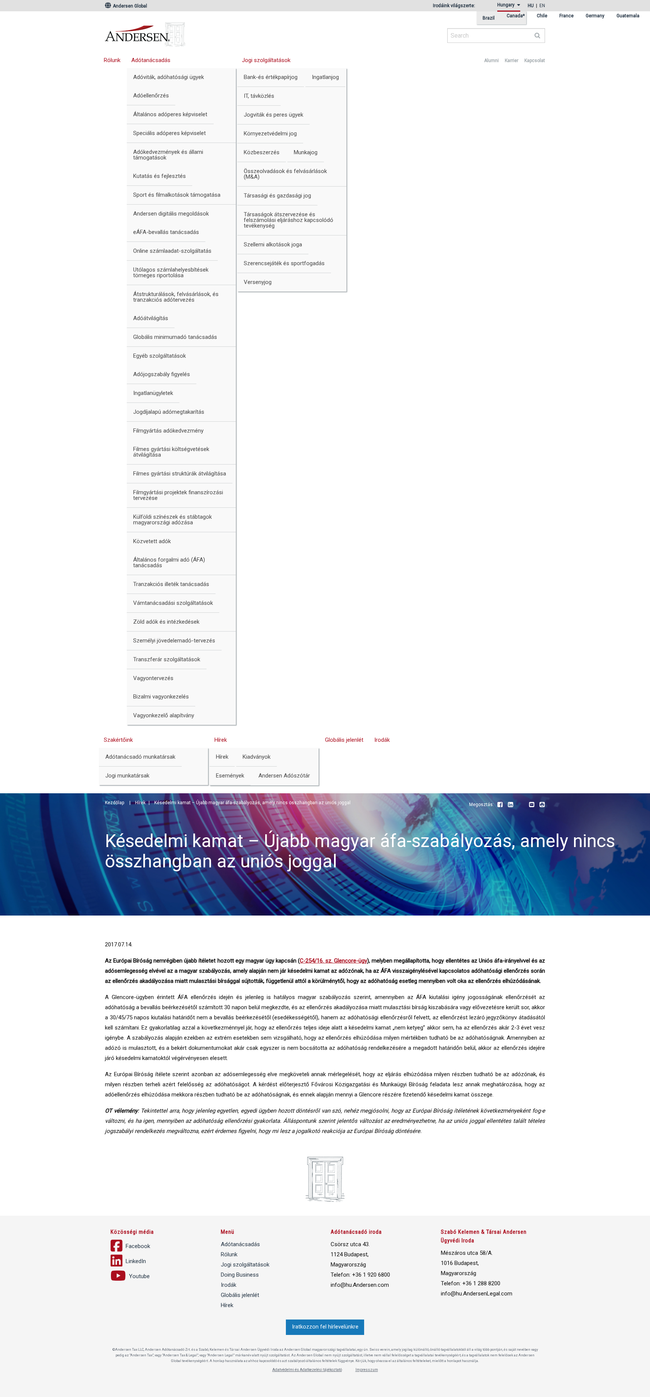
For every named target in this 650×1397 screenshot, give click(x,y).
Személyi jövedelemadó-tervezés (174, 640)
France (566, 16)
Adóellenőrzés (151, 95)
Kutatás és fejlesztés (159, 176)
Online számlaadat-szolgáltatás (172, 251)
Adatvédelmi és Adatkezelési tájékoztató (307, 1370)
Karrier (511, 60)
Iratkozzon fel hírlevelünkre (325, 1327)
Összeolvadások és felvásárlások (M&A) (285, 174)
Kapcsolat (534, 60)
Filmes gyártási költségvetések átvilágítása (171, 452)
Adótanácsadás (150, 60)
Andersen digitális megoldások (171, 213)
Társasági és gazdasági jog (277, 195)
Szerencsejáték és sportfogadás (284, 263)
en (542, 5)
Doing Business (240, 1274)
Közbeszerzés (261, 152)
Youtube (521, 805)
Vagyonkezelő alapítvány (163, 715)
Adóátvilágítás (150, 318)
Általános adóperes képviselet (170, 114)
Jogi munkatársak (127, 775)
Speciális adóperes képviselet (169, 133)
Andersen (218, 32)
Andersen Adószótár (284, 775)
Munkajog (305, 152)
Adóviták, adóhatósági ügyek (168, 77)
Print (542, 805)
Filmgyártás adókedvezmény (168, 430)
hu (531, 5)
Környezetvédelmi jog (270, 133)
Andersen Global (129, 6)
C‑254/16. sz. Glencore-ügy (333, 960)
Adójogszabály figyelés (161, 374)
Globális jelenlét (344, 739)
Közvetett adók (152, 541)
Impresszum (366, 1370)
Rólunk (112, 60)
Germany (595, 16)
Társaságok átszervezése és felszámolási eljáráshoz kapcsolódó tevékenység (288, 220)
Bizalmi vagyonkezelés (161, 696)
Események (230, 775)
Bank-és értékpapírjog (271, 77)
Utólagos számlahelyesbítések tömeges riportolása (170, 272)
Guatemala (628, 16)
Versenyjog (258, 282)
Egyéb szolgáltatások (159, 355)
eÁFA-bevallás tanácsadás (166, 232)
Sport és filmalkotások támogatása (176, 194)
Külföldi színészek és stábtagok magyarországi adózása (172, 519)
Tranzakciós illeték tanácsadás (171, 584)
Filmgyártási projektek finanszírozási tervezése (178, 495)
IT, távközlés (259, 96)
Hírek (220, 739)
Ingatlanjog (325, 77)
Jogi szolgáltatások (266, 60)
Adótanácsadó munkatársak (140, 756)
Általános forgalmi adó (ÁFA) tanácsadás (169, 562)
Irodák (382, 739)
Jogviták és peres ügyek (273, 114)
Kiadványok (256, 756)
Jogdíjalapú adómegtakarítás (168, 411)
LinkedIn (510, 805)
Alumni (491, 60)
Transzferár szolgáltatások (166, 659)
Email (532, 805)
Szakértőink (118, 739)
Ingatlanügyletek (153, 393)
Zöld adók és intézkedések (166, 621)
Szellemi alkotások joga (273, 244)
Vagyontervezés (153, 678)
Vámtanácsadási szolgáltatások (173, 603)
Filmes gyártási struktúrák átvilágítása (179, 473)
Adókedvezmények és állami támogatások (168, 155)
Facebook (500, 805)
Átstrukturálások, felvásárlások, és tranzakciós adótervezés (176, 297)
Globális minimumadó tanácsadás (175, 337)
